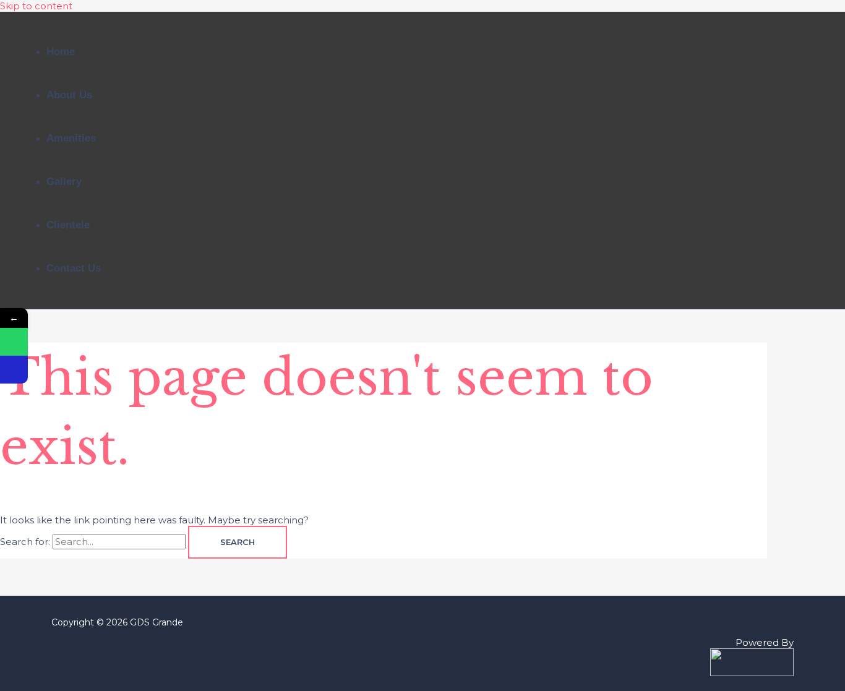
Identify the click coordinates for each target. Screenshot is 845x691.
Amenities (71, 138)
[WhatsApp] (14, 342)
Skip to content (36, 6)
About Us (69, 95)
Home (60, 52)
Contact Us (73, 268)
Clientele (68, 225)
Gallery (64, 181)
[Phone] (14, 370)
